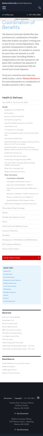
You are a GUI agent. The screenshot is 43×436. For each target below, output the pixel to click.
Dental (4, 212)
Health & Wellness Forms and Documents (16, 363)
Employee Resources (9, 283)
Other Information (10, 175)
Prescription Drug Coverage (13, 208)
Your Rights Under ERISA (10, 336)
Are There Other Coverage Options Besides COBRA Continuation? (19, 164)
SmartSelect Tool (10, 126)
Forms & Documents (9, 286)
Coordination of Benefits (15, 178)
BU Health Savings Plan (12, 120)
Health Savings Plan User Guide (12, 343)
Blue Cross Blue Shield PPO (14, 116)
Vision (4, 222)
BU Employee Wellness (11, 244)
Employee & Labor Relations (12, 280)
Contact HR (7, 271)
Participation (9, 113)
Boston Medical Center (9, 327)
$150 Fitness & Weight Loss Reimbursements (20, 204)
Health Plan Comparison (13, 153)
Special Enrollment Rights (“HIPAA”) (20, 185)
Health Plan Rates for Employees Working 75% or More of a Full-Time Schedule (22, 143)
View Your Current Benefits (11, 317)
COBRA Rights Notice (9, 370)
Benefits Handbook (8, 367)
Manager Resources (9, 292)
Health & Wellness (12, 97)
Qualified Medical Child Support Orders (21, 200)
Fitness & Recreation (10, 249)
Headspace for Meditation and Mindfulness (19, 240)
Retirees (6, 298)
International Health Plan (13, 139)
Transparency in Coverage (13, 130)
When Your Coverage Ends (13, 168)
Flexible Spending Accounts (13, 217)
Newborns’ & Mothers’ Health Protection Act (22, 194)
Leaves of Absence (10, 231)
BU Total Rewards (9, 277)
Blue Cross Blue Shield (9, 324)
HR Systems (7, 289)
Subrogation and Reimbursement (18, 182)
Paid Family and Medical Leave (15, 226)
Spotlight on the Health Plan (14, 110)
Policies (5, 295)
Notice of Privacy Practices (11, 373)
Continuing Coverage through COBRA (17, 159)
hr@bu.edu (9, 15)
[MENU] (4, 7)
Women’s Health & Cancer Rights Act (20, 197)
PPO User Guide (7, 339)
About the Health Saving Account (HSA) (18, 123)
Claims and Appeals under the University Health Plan (21, 134)
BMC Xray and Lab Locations (11, 330)
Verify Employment (9, 301)
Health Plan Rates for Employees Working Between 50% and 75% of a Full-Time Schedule (21, 148)
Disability (6, 235)
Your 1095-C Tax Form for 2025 (15, 102)
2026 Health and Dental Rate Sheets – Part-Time (18, 349)
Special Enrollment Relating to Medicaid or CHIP (22, 189)
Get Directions (22, 413)
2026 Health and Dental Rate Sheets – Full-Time (18, 346)
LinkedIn (38, 398)
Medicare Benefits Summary (14, 172)
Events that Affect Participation (15, 156)
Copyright (18, 398)
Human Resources (31, 78)
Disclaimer (8, 398)
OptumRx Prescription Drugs (12, 333)
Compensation (7, 274)
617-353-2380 (35, 15)
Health (5, 107)
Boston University (21, 389)
